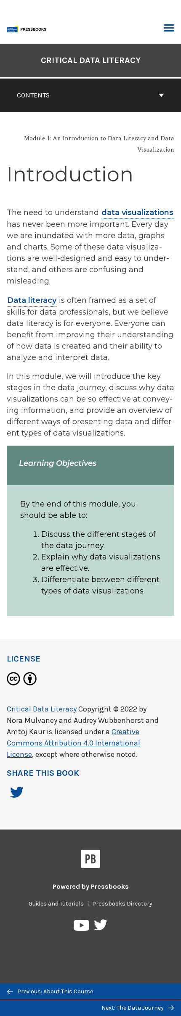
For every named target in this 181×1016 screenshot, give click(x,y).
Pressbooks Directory (122, 903)
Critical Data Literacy (91, 60)
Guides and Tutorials (56, 903)
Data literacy (31, 300)
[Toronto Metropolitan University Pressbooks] (28, 28)
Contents (33, 95)
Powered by (91, 886)
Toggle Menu (169, 28)
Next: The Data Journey (133, 1007)
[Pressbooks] (90, 861)
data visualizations (137, 212)
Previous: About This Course (54, 991)
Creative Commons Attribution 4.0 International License (73, 743)
